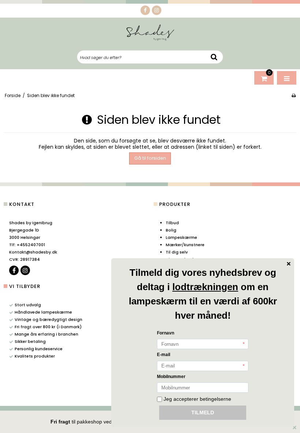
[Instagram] (156, 10)
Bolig (171, 230)
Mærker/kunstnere (185, 245)
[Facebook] (145, 10)
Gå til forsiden (150, 158)
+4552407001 (27, 245)
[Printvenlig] (293, 96)
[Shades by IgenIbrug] (150, 32)
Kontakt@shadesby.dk (33, 252)
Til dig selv (177, 252)
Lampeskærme (181, 237)
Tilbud (172, 223)
